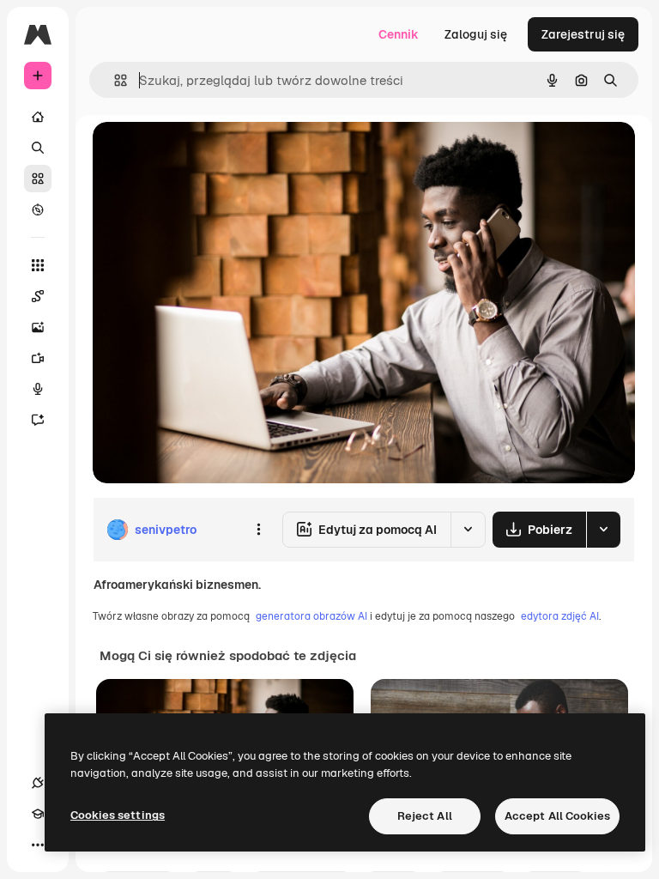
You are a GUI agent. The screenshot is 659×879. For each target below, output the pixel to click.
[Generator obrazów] (37, 327)
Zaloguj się (475, 34)
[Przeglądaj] (37, 209)
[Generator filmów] (37, 358)
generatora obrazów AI (311, 616)
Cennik (398, 34)
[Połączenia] (37, 783)
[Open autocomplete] (113, 80)
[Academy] (37, 813)
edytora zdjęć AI (560, 616)
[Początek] (37, 116)
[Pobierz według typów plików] (603, 530)
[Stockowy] (37, 178)
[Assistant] (37, 419)
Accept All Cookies (557, 816)
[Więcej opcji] (258, 529)
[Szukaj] (37, 147)
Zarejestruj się (583, 34)
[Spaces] (37, 296)
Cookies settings (117, 815)
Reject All (424, 816)
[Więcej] (37, 844)
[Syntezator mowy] (37, 389)
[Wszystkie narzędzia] (37, 265)
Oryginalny (211, 154)
